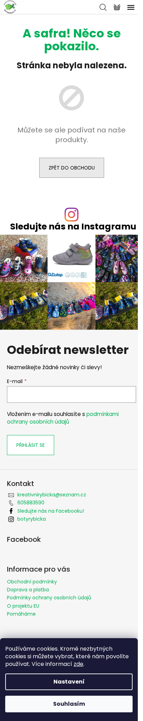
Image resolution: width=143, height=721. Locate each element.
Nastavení (69, 682)
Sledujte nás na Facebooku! (50, 510)
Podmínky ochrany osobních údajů (49, 597)
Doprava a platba (28, 589)
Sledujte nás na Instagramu (73, 226)
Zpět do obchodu (72, 167)
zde (78, 664)
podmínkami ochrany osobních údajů (63, 417)
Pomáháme (21, 613)
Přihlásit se (30, 445)
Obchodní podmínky (32, 581)
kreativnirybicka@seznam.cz (51, 494)
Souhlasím (69, 704)
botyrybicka (31, 518)
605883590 (30, 502)
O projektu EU (23, 605)
